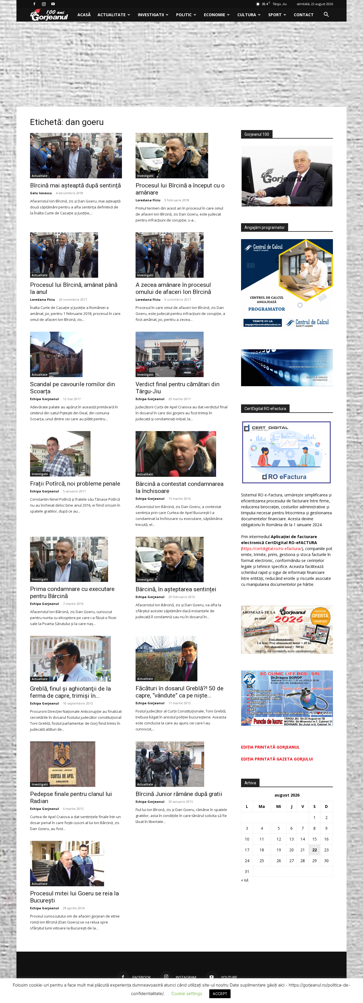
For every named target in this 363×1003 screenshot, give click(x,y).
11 (261, 839)
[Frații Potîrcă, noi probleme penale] (76, 454)
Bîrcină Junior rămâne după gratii (179, 794)
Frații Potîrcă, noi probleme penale (75, 483)
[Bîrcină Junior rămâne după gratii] (181, 764)
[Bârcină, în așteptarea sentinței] (181, 559)
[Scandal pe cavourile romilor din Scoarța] (76, 354)
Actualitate (112, 14)
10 (247, 839)
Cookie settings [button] (186, 993)
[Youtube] (53, 4)
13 (291, 839)
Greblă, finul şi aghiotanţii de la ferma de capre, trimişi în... (70, 692)
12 (279, 839)
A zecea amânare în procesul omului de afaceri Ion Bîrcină (173, 288)
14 (302, 839)
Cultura (246, 14)
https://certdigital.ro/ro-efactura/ (271, 548)
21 (302, 849)
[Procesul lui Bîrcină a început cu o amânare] (181, 155)
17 (247, 849)
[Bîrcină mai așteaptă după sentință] (76, 155)
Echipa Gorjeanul (44, 399)
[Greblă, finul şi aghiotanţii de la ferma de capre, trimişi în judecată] (76, 658)
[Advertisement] (181, 64)
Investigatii (151, 14)
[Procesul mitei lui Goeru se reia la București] (76, 863)
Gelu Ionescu (41, 193)
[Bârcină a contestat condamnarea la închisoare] (181, 454)
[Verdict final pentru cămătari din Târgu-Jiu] (181, 354)
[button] (326, 15)
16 (326, 839)
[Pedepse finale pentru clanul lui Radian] (76, 764)
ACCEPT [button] (220, 993)
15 (314, 839)
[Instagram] (43, 4)
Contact (304, 14)
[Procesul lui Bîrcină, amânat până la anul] (76, 255)
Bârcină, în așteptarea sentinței (176, 589)
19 (279, 849)
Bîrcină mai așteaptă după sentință (75, 185)
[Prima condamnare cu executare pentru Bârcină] (76, 559)
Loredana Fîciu (148, 200)
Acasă (84, 14)
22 (314, 849)
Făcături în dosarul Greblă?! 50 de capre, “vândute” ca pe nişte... (179, 692)
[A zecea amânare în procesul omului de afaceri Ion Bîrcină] (181, 255)
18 (261, 849)
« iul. (245, 880)
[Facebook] (34, 4)
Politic (184, 14)
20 (291, 849)
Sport (275, 14)
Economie (214, 14)
